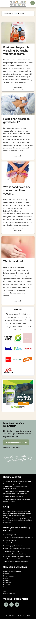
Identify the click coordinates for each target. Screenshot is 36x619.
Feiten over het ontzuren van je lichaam (16, 543)
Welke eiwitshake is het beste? (13, 551)
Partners (5, 578)
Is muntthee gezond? (11, 540)
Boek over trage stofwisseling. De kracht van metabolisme (16, 50)
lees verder (18, 88)
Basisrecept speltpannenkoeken (14, 546)
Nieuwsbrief (6, 585)
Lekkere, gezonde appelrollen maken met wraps (19, 537)
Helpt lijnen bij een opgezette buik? (16, 120)
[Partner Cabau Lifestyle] (28, 338)
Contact (5, 587)
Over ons (5, 571)
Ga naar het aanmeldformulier (16, 442)
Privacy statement (8, 576)
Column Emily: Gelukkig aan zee (14, 496)
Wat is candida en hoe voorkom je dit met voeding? (17, 190)
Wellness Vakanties (9, 593)
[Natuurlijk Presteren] (18, 409)
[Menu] (32, 2)
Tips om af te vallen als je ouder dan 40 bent (17, 548)
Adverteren (6, 580)
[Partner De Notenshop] (8, 338)
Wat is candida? (13, 261)
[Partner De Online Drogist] (18, 348)
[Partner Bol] (8, 348)
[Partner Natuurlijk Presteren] (18, 338)
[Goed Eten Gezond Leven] (18, 3)
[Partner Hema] (8, 359)
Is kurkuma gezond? (10, 535)
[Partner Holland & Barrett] (18, 359)
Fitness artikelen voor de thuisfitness (15, 554)
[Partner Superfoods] (28, 359)
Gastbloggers (7, 582)
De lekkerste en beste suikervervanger (16, 561)
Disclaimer (6, 573)
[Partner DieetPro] (28, 348)
